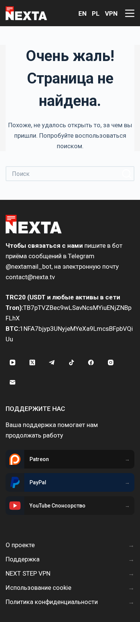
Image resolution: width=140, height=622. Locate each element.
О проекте (20, 545)
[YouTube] (13, 363)
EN (82, 13)
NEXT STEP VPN (28, 573)
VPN (111, 13)
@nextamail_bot (29, 266)
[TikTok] (72, 363)
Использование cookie (38, 587)
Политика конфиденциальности (52, 602)
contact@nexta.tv (30, 277)
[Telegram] (52, 363)
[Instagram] (111, 363)
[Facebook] (91, 363)
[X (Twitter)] (32, 363)
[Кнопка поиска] (126, 173)
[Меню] (129, 13)
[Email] (13, 382)
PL (96, 13)
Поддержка (23, 559)
